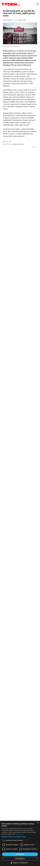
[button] (20, 837)
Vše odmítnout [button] (20, 858)
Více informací (20, 834)
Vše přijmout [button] (20, 854)
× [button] (38, 822)
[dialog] (20, 843)
